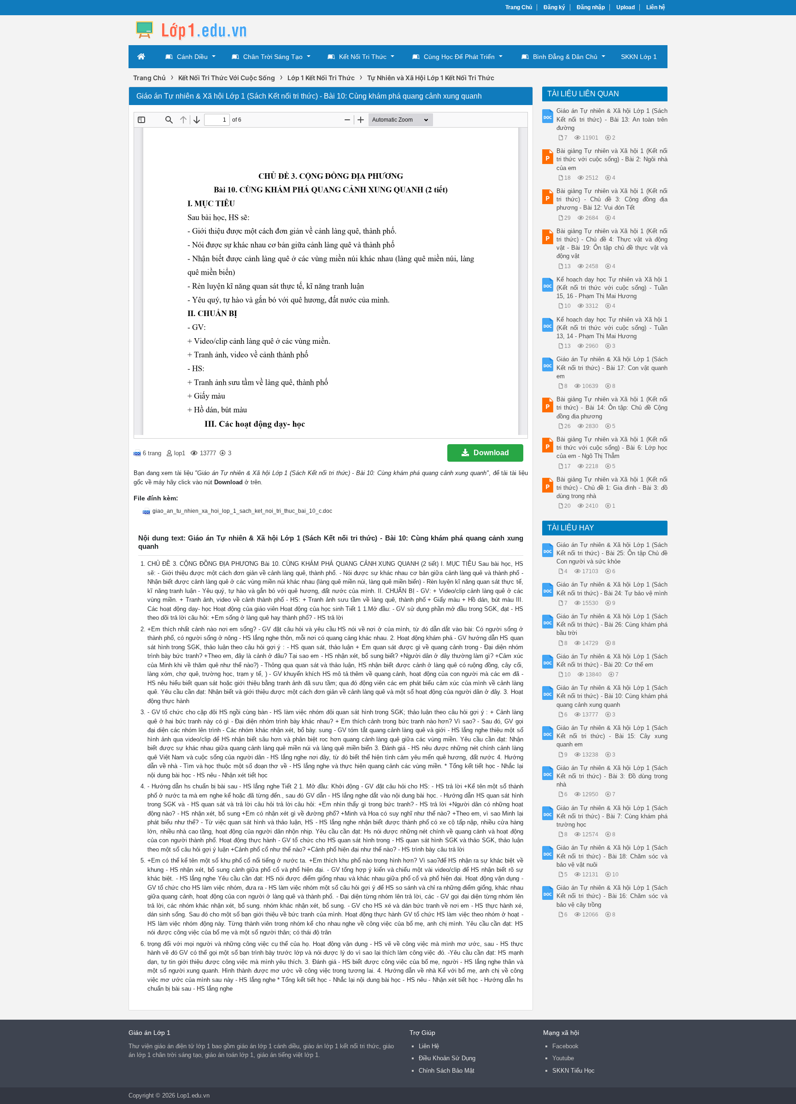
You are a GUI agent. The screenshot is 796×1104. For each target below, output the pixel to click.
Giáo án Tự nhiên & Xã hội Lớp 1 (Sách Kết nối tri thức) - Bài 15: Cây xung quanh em (612, 736)
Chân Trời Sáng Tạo (273, 56)
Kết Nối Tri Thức (362, 56)
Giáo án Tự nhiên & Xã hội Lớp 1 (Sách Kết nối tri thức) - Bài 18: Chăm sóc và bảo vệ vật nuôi (612, 856)
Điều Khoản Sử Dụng (447, 1058)
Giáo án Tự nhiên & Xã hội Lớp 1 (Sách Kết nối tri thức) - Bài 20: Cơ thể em (612, 660)
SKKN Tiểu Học (573, 1070)
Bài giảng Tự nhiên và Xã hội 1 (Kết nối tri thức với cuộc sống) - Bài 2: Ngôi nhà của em (612, 159)
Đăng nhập (591, 7)
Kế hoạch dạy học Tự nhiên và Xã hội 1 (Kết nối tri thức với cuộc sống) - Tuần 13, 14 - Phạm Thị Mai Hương (612, 328)
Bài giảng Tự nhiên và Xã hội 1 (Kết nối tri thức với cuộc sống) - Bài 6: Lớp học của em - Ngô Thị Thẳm (612, 447)
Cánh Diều (192, 56)
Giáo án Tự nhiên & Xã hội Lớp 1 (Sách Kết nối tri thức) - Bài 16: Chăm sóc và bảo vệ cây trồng (612, 896)
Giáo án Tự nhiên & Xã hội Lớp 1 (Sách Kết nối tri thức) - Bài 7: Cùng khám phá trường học (612, 816)
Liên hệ (655, 7)
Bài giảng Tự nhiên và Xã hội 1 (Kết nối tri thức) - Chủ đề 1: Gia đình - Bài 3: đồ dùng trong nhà (612, 487)
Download (491, 453)
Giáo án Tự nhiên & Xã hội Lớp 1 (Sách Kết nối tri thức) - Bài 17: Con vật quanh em (612, 367)
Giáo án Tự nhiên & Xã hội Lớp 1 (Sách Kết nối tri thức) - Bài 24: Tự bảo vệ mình (612, 588)
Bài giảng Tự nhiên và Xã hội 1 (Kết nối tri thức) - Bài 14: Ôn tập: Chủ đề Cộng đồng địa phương (612, 407)
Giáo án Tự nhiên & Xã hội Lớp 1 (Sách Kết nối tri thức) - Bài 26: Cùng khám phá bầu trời (612, 624)
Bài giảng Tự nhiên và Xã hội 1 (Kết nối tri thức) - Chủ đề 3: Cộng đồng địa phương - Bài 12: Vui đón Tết (612, 199)
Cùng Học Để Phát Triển (459, 56)
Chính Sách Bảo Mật (446, 1070)
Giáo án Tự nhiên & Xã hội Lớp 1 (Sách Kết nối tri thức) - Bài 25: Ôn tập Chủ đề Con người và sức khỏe (612, 553)
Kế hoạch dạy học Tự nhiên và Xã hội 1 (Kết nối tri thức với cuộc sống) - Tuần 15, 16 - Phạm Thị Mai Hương (612, 287)
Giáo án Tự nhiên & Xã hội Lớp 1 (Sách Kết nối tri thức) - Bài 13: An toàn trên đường (612, 119)
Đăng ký (554, 7)
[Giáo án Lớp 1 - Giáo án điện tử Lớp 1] (202, 29)
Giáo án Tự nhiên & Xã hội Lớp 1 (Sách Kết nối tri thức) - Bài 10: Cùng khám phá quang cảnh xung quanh (612, 696)
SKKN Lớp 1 (639, 56)
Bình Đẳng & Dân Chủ (565, 56)
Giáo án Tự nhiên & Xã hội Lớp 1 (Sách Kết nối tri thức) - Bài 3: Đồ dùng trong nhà (612, 776)
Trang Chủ (518, 7)
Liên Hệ (429, 1046)
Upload (625, 7)
